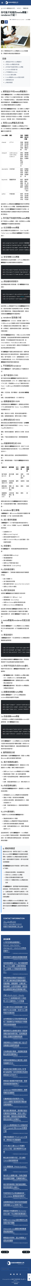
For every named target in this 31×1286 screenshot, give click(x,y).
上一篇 (5, 1252)
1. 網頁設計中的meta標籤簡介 (13, 62)
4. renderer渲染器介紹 (11, 69)
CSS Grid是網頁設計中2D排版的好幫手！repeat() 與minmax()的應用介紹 (15, 1128)
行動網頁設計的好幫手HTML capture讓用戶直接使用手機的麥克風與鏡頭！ (15, 1102)
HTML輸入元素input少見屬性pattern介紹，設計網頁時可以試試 (14, 1149)
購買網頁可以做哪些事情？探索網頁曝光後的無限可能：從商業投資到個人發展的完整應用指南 (15, 1034)
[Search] (28, 1269)
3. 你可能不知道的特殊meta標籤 (14, 67)
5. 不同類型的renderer (11, 72)
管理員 (13, 19)
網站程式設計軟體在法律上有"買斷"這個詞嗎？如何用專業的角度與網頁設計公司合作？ (15, 1072)
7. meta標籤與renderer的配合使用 (14, 77)
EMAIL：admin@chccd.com (12, 924)
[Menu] (2, 3)
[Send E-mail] (2, 22)
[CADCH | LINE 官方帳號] (17, 1274)
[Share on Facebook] (6, 22)
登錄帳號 (16, 1283)
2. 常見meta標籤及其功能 (12, 64)
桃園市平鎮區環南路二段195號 (13, 926)
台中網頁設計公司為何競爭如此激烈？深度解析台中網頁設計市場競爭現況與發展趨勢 (15, 1022)
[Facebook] (14, 1274)
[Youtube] (10, 1274)
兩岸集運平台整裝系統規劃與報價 (15, 957)
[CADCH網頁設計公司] (11, 3)
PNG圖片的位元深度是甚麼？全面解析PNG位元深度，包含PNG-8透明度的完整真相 (15, 1010)
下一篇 (25, 1252)
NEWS (19, 8)
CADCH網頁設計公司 (9, 8)
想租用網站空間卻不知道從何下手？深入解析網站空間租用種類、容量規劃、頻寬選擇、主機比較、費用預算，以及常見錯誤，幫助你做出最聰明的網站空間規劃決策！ (15, 983)
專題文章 (25, 8)
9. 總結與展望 (9, 82)
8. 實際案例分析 (9, 80)
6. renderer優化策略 (10, 75)
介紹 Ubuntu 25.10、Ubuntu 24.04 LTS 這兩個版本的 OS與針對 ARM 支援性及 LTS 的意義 (14, 998)
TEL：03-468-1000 (9, 921)
